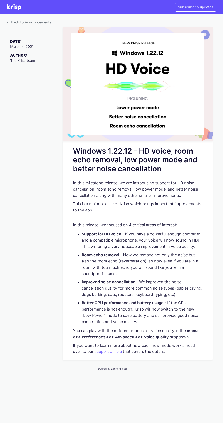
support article (108, 351)
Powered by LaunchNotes (111, 368)
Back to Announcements (30, 22)
